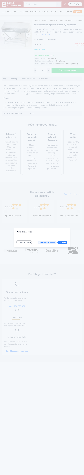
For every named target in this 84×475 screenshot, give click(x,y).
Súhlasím (62, 242)
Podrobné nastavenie (47, 242)
